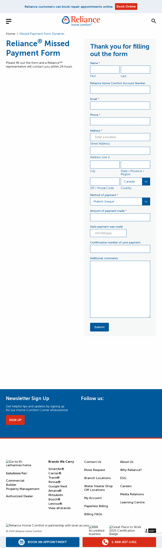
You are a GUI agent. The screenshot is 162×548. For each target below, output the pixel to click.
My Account (93, 498)
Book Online (126, 6)
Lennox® (55, 504)
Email (94, 99)
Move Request (94, 470)
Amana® (54, 490)
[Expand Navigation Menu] (12, 20)
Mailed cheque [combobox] (103, 201)
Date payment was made (106, 226)
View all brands (59, 508)
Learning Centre (132, 502)
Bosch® (54, 499)
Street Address (100, 143)
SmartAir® (56, 469)
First (93, 76)
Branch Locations (97, 478)
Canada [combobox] (129, 181)
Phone (95, 115)
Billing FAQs (93, 514)
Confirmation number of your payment (115, 242)
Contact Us (92, 462)
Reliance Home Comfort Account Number (117, 83)
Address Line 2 (100, 157)
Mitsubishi (55, 495)
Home (10, 34)
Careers (126, 486)
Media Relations (132, 494)
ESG (123, 478)
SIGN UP (15, 420)
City (92, 171)
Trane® (53, 477)
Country (126, 188)
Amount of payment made (108, 211)
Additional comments (104, 258)
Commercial (15, 481)
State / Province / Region (132, 172)
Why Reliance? (131, 470)
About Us (126, 462)
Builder (11, 485)
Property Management (23, 489)
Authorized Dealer (19, 496)
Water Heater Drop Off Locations (98, 488)
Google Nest (57, 486)
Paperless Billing (96, 506)
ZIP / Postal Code (102, 188)
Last (123, 76)
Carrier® (54, 473)
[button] (153, 21)
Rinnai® (54, 482)
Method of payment (104, 195)
